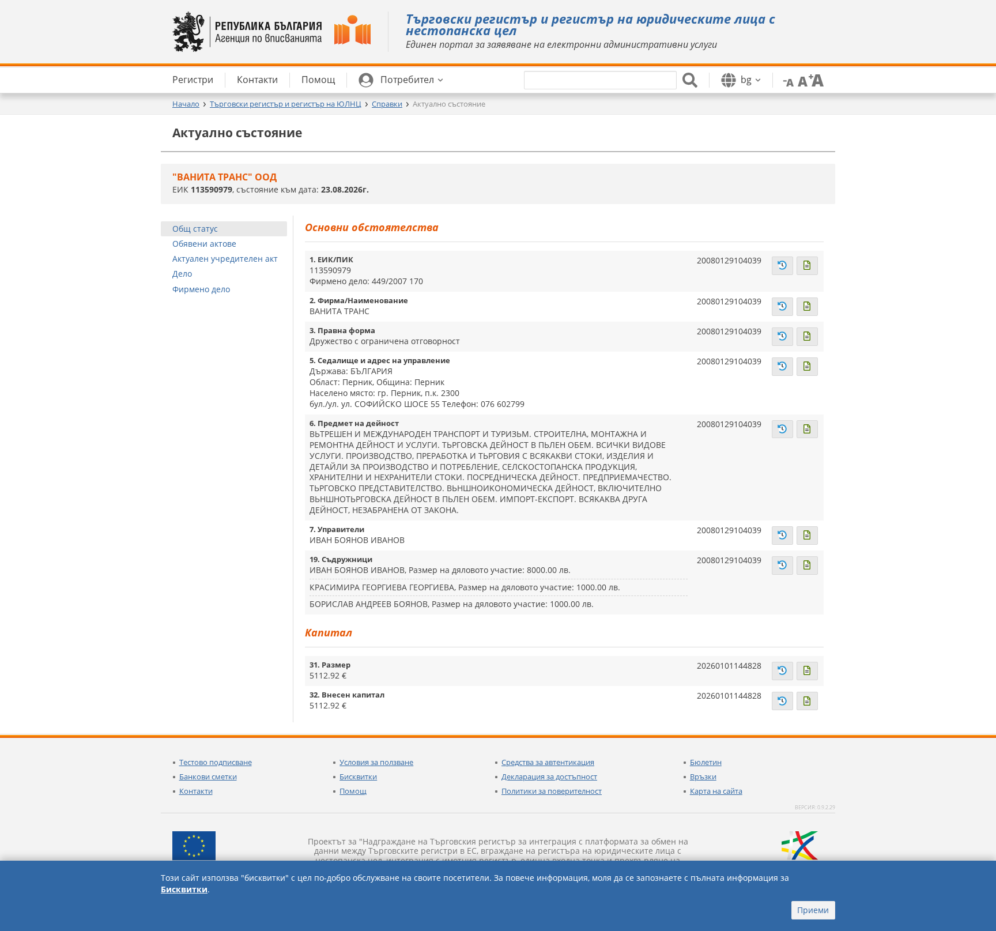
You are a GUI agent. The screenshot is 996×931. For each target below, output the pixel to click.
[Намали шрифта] (786, 79)
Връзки (703, 776)
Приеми (813, 909)
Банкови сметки (208, 776)
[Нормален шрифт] (801, 79)
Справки (387, 104)
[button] (401, 80)
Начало (185, 104)
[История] (782, 266)
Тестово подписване (215, 762)
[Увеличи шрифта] (816, 79)
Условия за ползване (376, 762)
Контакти (196, 791)
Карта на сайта (716, 791)
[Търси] (689, 80)
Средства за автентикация (547, 762)
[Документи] (807, 266)
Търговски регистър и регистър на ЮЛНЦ (285, 104)
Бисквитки (358, 776)
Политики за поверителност (551, 791)
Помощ (353, 791)
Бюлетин (706, 762)
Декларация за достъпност (549, 776)
